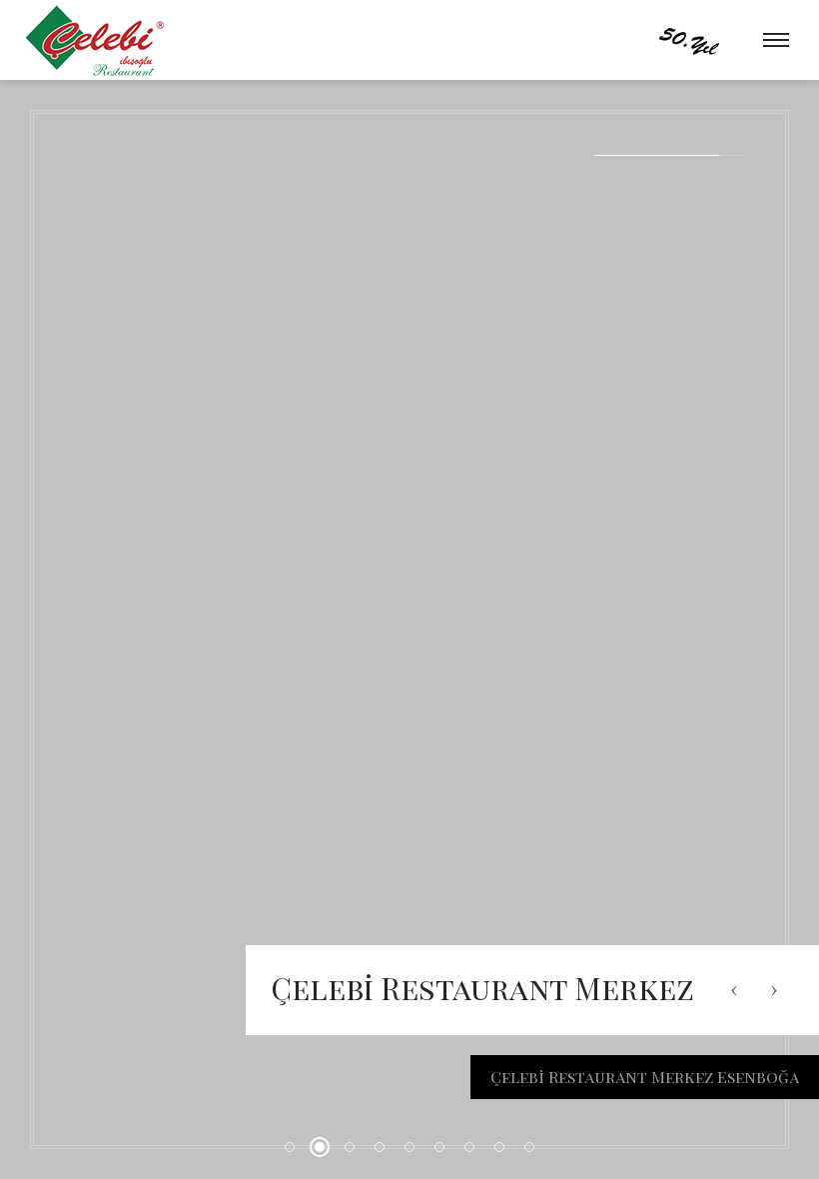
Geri (734, 990)
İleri (774, 990)
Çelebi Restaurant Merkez (482, 988)
